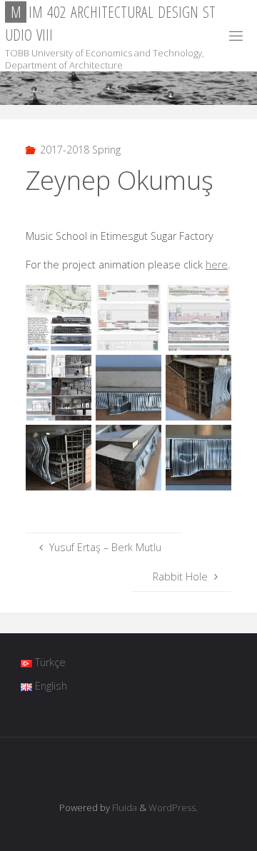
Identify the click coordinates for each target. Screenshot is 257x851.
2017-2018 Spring (80, 149)
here (217, 264)
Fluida (123, 807)
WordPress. (173, 807)
